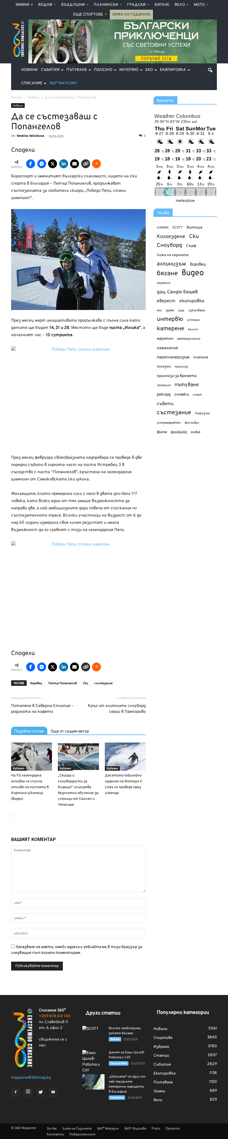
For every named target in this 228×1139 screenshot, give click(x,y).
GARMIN (162, 228)
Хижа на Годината (131, 14)
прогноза (181, 367)
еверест (166, 301)
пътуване (187, 385)
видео (193, 273)
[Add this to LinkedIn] (63, 163)
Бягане (162, 5)
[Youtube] (53, 1092)
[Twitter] (40, 1092)
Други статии (103, 1013)
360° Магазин (63, 83)
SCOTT (177, 227)
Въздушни (73, 5)
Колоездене (171, 237)
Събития (50, 70)
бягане (167, 274)
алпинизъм (171, 264)
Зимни (22, 5)
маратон (165, 338)
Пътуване (76, 70)
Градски (136, 5)
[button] (210, 70)
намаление (167, 348)
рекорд (163, 394)
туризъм (202, 413)
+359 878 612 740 (54, 1016)
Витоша (194, 227)
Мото (199, 5)
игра (181, 310)
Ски (85, 683)
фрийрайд (179, 432)
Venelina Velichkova (30, 136)
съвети (165, 404)
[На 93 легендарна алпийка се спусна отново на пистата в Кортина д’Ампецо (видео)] (31, 757)
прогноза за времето (177, 376)
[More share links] (96, 163)
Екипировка (173, 70)
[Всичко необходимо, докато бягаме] (93, 1033)
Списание (31, 83)
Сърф (191, 246)
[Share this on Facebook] (30, 163)
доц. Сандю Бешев (177, 292)
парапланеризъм (173, 357)
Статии (161, 1055)
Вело (180, 5)
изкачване (196, 310)
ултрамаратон (169, 423)
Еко (149, 70)
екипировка (191, 301)
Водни (45, 5)
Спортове (163, 1038)
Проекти (172, 1128)
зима (170, 310)
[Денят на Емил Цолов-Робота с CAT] (93, 1061)
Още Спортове (88, 14)
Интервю (128, 70)
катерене (170, 329)
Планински (106, 5)
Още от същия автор (70, 731)
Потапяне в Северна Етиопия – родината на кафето (42, 708)
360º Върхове (135, 1128)
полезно (164, 366)
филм (162, 432)
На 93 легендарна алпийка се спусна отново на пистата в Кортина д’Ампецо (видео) (30, 787)
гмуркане (163, 283)
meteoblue (185, 200)
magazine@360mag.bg (31, 1077)
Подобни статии (29, 731)
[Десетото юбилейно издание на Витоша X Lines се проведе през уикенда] (125, 757)
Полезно (103, 70)
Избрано (18, 768)
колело (193, 329)
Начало (16, 97)
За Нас (52, 1128)
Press (156, 1128)
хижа (195, 432)
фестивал (192, 423)
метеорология (188, 339)
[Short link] (85, 163)
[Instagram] (28, 1092)
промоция (164, 385)
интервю (170, 319)
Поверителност (82, 1134)
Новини (29, 70)
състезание (103, 683)
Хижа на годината (173, 255)
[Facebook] (15, 1092)
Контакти (55, 1134)
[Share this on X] (52, 163)
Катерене (116, 1098)
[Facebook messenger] (41, 163)
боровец (36, 683)
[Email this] (74, 163)
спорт (197, 395)
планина (200, 357)
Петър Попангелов (62, 683)
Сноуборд (169, 246)
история (193, 320)
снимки (181, 394)
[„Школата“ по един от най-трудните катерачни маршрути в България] (93, 1082)
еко (159, 310)
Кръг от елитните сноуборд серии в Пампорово (117, 708)
